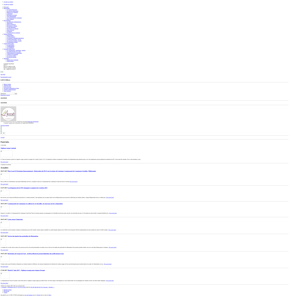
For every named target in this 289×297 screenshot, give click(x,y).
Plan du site (6, 291)
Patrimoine (6, 58)
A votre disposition (11, 27)
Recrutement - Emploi (12, 26)
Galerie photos (10, 61)
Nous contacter (10, 19)
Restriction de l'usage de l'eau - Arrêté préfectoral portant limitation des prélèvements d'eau (36, 253)
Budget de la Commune (12, 12)
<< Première (3, 287)
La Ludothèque (10, 47)
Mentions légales (8, 289)
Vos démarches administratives (14, 22)
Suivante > (45, 287)
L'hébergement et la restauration (14, 53)
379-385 (24, 287)
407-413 (41, 287)
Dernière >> (51, 287)
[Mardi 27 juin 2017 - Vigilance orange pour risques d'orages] (5, 278)
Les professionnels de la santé (14, 51)
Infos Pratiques (7, 20)
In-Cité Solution (29, 295)
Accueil (2, 137)
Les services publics (11, 55)
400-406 (37, 287)
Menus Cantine (7, 84)
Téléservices (9, 23)
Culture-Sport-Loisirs (9, 43)
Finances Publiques (11, 24)
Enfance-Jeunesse (8, 34)
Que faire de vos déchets (12, 28)
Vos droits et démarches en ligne (11, 88)
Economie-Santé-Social (9, 49)
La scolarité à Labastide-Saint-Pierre (15, 38)
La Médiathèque (10, 46)
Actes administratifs (11, 16)
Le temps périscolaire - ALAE (14, 39)
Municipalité (7, 8)
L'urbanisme (9, 13)
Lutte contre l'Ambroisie (15, 219)
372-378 (20, 287)
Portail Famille (10, 35)
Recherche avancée (5, 95)
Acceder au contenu (8, 1)
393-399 (32, 287)
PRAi (50, 295)
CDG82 (38, 295)
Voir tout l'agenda (5, 125)
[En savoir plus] (4, 162)
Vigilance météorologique (10, 89)
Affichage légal (7, 85)
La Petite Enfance (11, 36)
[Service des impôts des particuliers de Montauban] (3, 244)
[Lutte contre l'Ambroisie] (5, 227)
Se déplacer (9, 31)
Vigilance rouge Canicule (8, 148)
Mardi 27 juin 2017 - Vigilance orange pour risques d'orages (26, 270)
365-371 (15, 287)
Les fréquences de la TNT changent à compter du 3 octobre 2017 (27, 188)
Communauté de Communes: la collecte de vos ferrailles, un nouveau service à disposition (35, 203)
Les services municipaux (12, 11)
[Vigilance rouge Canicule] (7, 156)
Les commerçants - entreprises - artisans (16, 50)
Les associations (10, 45)
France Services (10, 30)
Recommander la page (6, 77)
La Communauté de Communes (14, 17)
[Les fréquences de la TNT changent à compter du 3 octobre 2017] (5, 195)
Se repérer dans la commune (13, 32)
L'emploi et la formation (12, 54)
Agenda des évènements (32, 121)
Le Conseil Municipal (12, 9)
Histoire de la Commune (12, 60)
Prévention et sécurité (12, 15)
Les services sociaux (11, 57)
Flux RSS (3, 74)
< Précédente (10, 287)
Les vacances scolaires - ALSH (14, 41)
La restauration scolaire (12, 42)
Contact (5, 292)
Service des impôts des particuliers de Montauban (23, 236)
